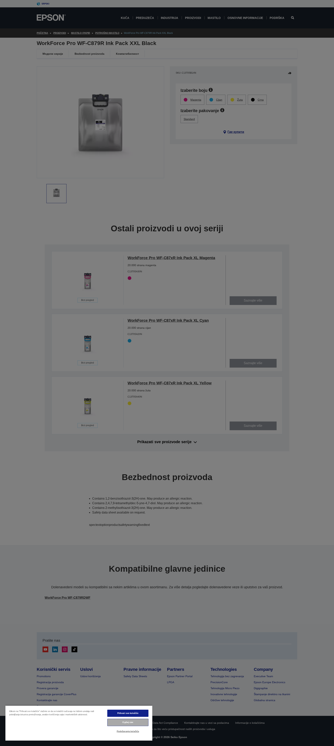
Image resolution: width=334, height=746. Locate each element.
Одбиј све (127, 722)
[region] (78, 723)
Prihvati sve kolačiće (127, 713)
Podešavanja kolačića (128, 731)
